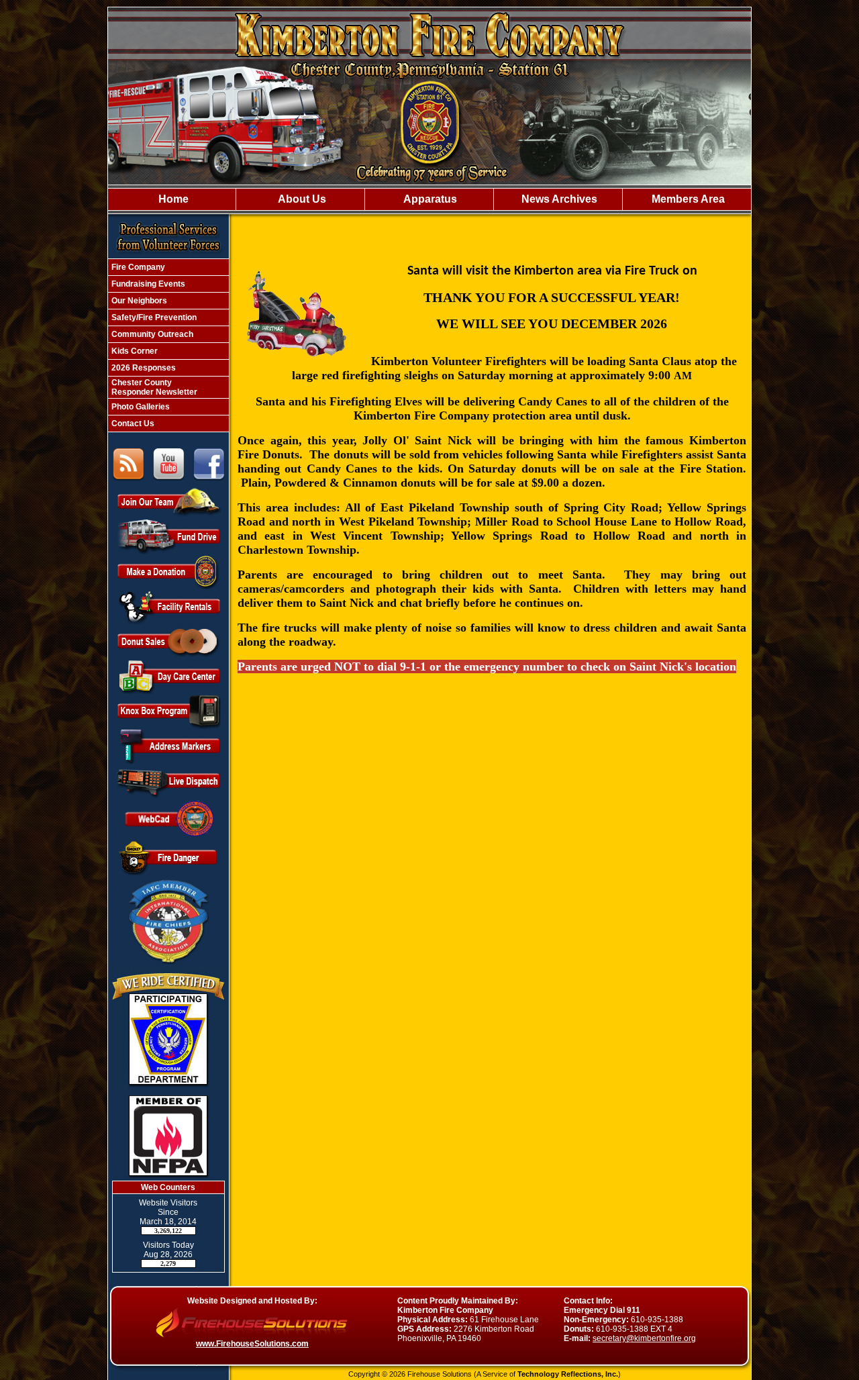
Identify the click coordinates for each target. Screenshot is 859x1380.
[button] (300, 199)
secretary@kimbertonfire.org (644, 1338)
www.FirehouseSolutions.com (252, 1343)
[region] (429, 199)
